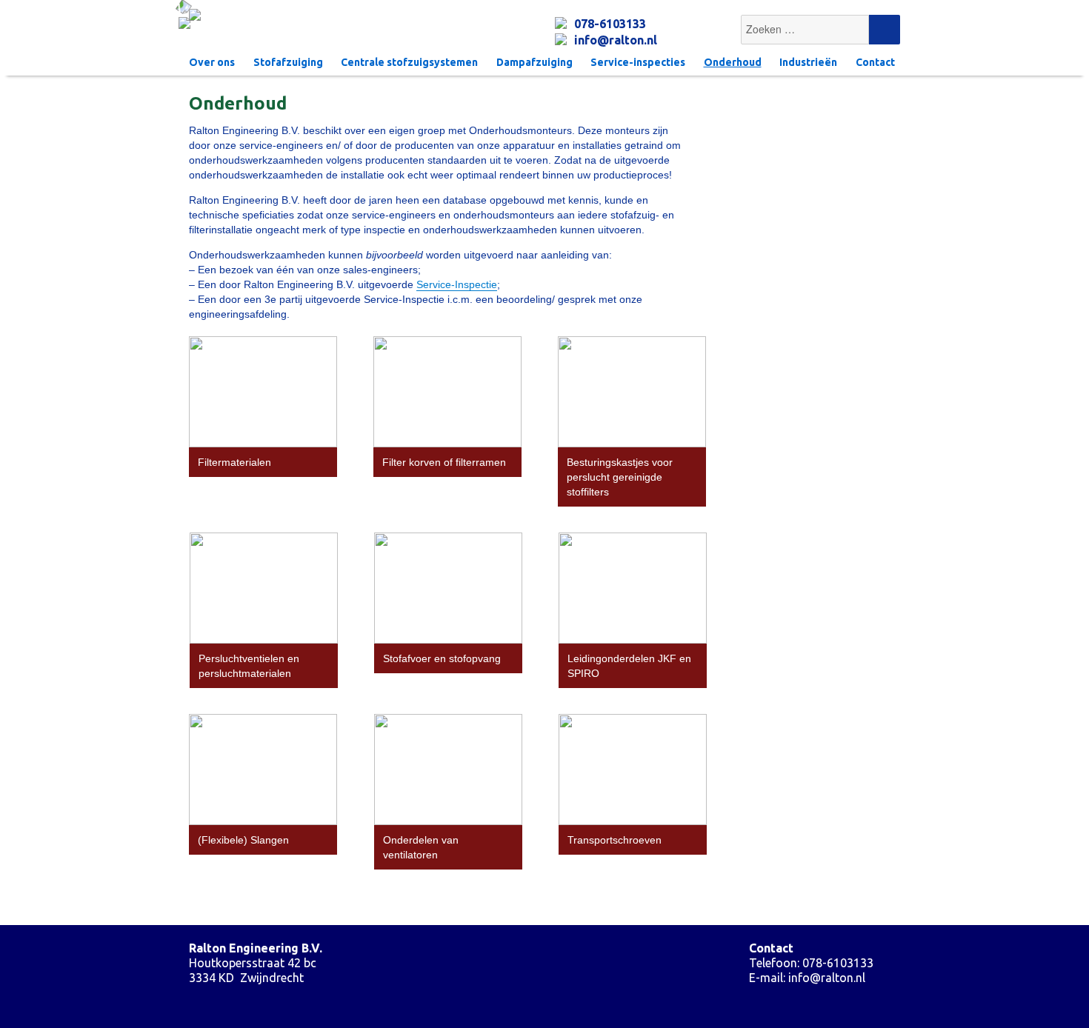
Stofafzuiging (288, 62)
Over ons (212, 62)
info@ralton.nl (615, 40)
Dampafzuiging (534, 62)
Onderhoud (733, 62)
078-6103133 (610, 23)
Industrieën (808, 62)
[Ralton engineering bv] (354, 19)
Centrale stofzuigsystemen (409, 62)
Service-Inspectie (456, 284)
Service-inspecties (637, 62)
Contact (875, 62)
